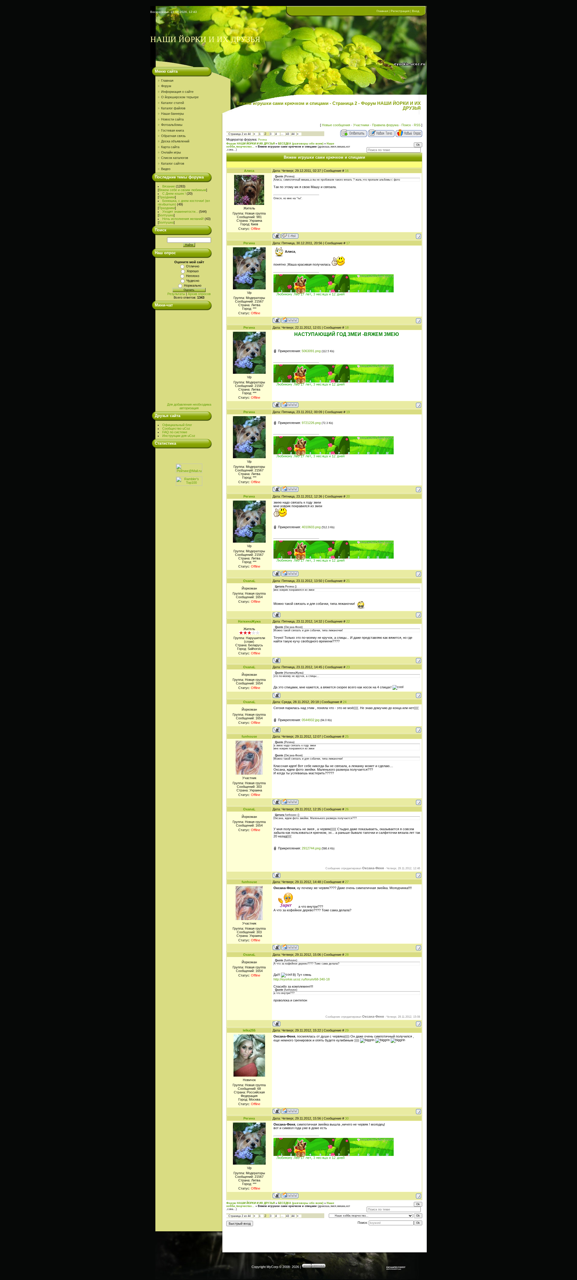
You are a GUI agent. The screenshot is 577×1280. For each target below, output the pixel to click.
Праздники (167, 197)
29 (347, 1030)
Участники (361, 125)
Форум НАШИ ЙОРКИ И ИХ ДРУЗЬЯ (250, 143)
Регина (262, 139)
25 (347, 736)
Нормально (192, 285)
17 (348, 243)
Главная (382, 11)
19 (348, 412)
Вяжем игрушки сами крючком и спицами (287, 146)
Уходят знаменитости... (180, 211)
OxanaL (249, 581)
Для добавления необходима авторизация (189, 406)
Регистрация (400, 11)
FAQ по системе (174, 432)
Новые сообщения (336, 125)
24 (345, 702)
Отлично (192, 266)
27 (347, 882)
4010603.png (311, 527)
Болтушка (166, 215)
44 (293, 134)
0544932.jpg (310, 720)
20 (348, 496)
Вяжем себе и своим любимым (182, 190)
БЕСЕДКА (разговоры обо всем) (300, 143)
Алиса (249, 170)
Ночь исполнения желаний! (183, 219)
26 (347, 809)
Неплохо (192, 276)
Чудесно (192, 280)
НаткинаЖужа (249, 621)
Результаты (176, 294)
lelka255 (249, 1030)
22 (348, 621)
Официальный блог (177, 425)
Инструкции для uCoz (178, 435)
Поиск (406, 125)
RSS (417, 125)
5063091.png (311, 351)
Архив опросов (199, 294)
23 (348, 667)
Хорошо (193, 271)
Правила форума (385, 125)
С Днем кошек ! (174, 193)
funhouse (249, 736)
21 (348, 581)
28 (347, 954)
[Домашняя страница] (289, 320)
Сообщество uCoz (176, 428)
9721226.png (311, 423)
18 (347, 327)
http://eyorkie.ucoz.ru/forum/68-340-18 (301, 979)
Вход (415, 11)
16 (347, 170)
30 (347, 1118)
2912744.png (311, 848)
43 (287, 134)
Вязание (168, 186)
